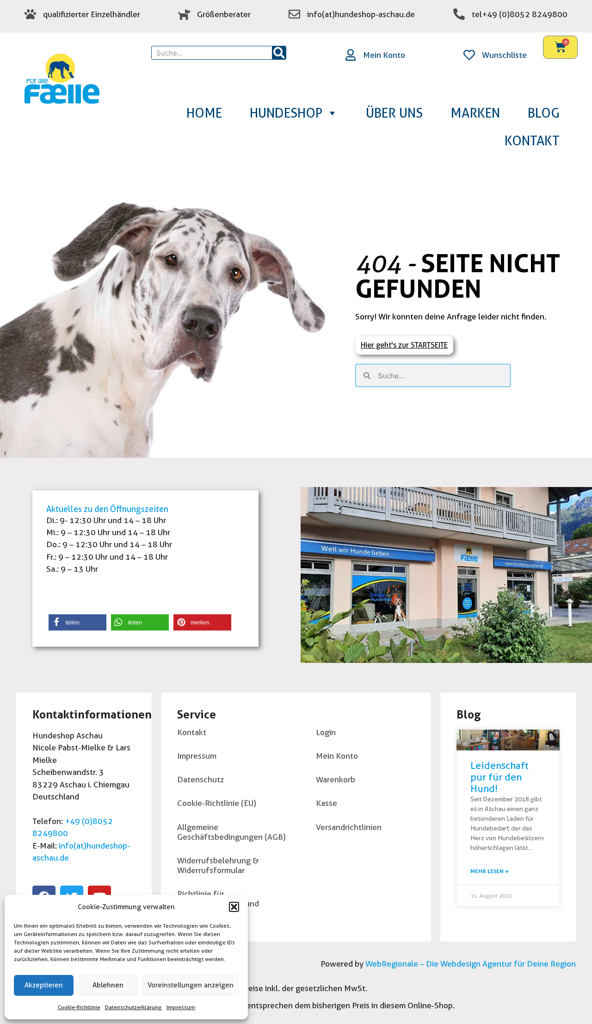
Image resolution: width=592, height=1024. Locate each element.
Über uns (394, 113)
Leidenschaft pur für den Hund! (499, 777)
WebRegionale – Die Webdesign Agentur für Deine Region (470, 963)
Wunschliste (504, 55)
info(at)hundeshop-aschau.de (361, 14)
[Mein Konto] (350, 55)
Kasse (326, 803)
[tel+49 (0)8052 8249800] (459, 14)
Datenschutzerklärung (133, 1007)
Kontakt (532, 141)
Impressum (180, 1007)
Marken (475, 113)
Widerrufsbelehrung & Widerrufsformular (218, 865)
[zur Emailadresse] (294, 14)
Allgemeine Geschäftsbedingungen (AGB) (231, 832)
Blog (544, 113)
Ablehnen (107, 985)
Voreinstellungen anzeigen (191, 985)
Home (204, 113)
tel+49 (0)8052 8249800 (519, 14)
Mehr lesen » (489, 871)
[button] (234, 907)
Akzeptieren (44, 985)
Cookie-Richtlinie (79, 1007)
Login (326, 732)
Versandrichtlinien (349, 827)
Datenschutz (200, 779)
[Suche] (279, 52)
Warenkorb (335, 779)
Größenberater (224, 14)
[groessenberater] (184, 14)
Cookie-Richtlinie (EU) (216, 803)
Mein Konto (384, 55)
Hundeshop (286, 113)
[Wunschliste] (469, 55)
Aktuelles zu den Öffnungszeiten (107, 509)
